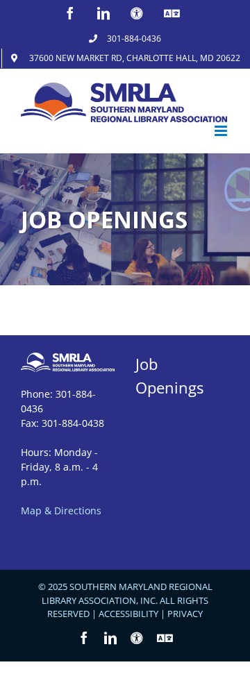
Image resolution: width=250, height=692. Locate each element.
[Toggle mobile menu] (222, 131)
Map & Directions (61, 510)
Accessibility (128, 613)
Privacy (185, 613)
